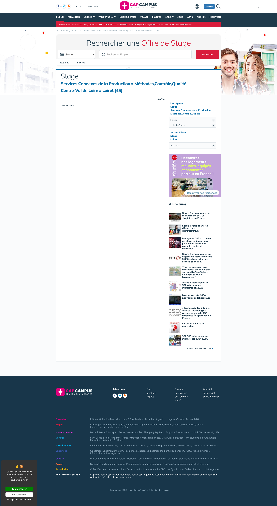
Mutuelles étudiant (199, 463)
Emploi (60, 17)
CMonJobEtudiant (90, 24)
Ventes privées (134, 432)
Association (62, 469)
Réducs (214, 445)
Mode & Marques (108, 432)
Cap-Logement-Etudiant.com (153, 474)
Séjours (204, 437)
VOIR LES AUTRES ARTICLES (200, 348)
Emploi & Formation (176, 432)
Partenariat (209, 393)
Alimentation (184, 445)
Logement (89, 17)
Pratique (118, 440)
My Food (159, 432)
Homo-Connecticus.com (205, 474)
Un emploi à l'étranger (143, 24)
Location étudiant (159, 450)
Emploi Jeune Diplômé (117, 24)
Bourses (146, 463)
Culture (156, 17)
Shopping (149, 432)
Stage (68, 24)
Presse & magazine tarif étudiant (108, 458)
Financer (204, 450)
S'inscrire (209, 6)
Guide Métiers (106, 419)
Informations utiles (100, 453)
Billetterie (213, 458)
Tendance (204, 432)
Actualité (150, 419)
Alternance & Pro (124, 419)
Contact (80, 6)
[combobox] (66, 62)
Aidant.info (96, 477)
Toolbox (139, 419)
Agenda (201, 17)
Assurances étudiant (176, 463)
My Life (215, 432)
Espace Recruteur (177, 24)
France (192, 120)
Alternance (102, 24)
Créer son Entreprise (184, 424)
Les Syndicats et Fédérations (182, 469)
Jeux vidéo (184, 458)
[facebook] (58, 6)
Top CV (124, 427)
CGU (148, 389)
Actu (190, 17)
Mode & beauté (127, 17)
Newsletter (93, 6)
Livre (194, 458)
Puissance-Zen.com (180, 474)
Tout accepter (19, 488)
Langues (170, 419)
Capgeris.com (97, 474)
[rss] (69, 6)
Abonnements (109, 445)
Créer (93, 469)
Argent (169, 17)
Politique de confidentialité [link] (19, 499)
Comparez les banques (102, 463)
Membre (198, 6)
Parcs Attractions (131, 437)
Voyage (144, 17)
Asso (180, 17)
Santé (122, 432)
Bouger (179, 437)
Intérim (130, 24)
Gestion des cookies (160, 490)
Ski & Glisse (167, 437)
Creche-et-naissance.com (117, 477)
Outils (166, 24)
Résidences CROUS (180, 450)
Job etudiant (77, 24)
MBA (197, 419)
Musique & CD (134, 458)
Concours (148, 458)
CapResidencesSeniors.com (121, 474)
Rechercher (207, 54)
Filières (94, 419)
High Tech (215, 17)
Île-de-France (193, 125)
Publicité (207, 389)
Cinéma (173, 458)
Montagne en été (151, 437)
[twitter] (63, 6)
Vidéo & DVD (161, 458)
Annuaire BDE (157, 469)
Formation (74, 17)
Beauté (94, 432)
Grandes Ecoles (184, 419)
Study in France (211, 396)
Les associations (117, 469)
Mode (173, 445)
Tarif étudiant (107, 17)
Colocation (95, 450)
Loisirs (122, 445)
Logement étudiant (113, 450)
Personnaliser (19, 494)
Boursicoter (157, 463)
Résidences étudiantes (137, 450)
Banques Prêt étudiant (128, 463)
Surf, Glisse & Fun (99, 437)
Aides (196, 450)
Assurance (192, 145)
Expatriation (158, 24)
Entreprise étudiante (138, 469)
